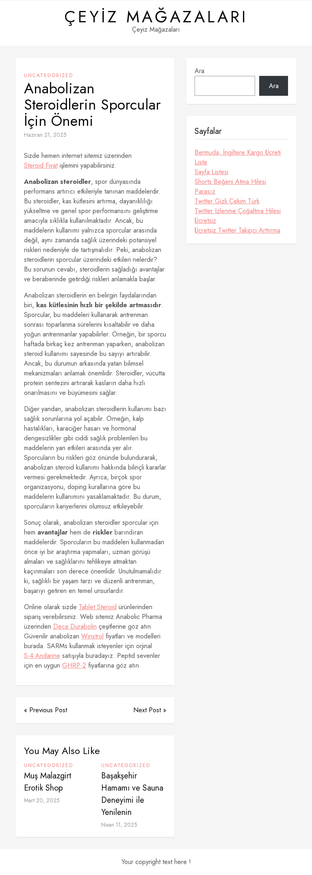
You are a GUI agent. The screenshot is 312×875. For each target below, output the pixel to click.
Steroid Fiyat (41, 165)
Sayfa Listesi (211, 172)
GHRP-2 (74, 665)
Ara (199, 70)
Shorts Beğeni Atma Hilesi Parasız (230, 186)
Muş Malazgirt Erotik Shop (48, 782)
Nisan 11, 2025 (119, 825)
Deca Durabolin (75, 626)
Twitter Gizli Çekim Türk (227, 201)
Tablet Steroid (98, 607)
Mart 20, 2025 (42, 800)
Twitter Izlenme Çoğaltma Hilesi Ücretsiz (238, 215)
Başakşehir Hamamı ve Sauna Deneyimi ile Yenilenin (132, 794)
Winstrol (92, 636)
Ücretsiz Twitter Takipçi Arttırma (237, 230)
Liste (201, 162)
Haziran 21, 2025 (45, 135)
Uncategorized (48, 75)
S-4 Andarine (42, 655)
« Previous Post (45, 710)
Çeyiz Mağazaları (156, 17)
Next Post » (149, 710)
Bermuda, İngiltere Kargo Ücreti (238, 152)
